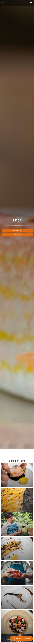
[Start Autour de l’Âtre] (3, 3)
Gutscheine (17, 234)
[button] (31, 3)
